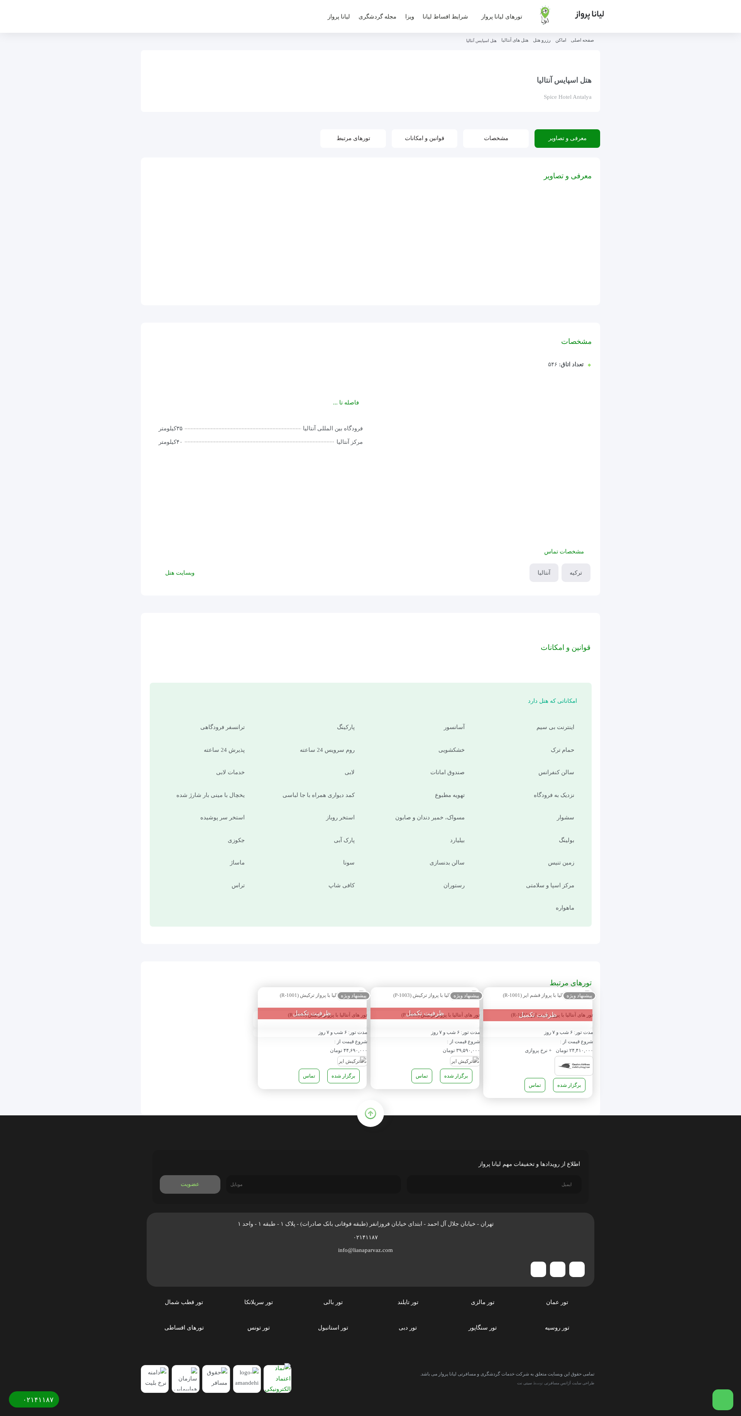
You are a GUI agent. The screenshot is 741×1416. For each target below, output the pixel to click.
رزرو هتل (542, 40)
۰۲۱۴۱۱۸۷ (366, 1237)
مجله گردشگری (377, 17)
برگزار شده (569, 1085)
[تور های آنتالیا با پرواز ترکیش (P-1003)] (435, 996)
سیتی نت (524, 1383)
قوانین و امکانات (424, 138)
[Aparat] (538, 1269)
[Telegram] (577, 1269)
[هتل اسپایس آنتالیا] (302, 222)
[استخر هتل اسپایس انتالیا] (302, 266)
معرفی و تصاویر (567, 138)
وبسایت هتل (180, 573)
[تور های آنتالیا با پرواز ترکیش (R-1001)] (322, 996)
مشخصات (496, 138)
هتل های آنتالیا (514, 40)
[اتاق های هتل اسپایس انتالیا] (241, 266)
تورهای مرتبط (353, 138)
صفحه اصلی (582, 40)
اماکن (560, 40)
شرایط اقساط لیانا (445, 17)
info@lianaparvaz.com (366, 1250)
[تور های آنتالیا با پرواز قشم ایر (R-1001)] (547, 996)
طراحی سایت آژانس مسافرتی (569, 1383)
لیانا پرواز (339, 17)
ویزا (409, 17)
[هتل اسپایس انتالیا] (181, 266)
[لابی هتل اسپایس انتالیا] (241, 222)
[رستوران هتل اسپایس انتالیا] (181, 222)
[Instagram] (557, 1269)
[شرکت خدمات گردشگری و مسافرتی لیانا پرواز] (566, 15)
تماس (535, 1085)
